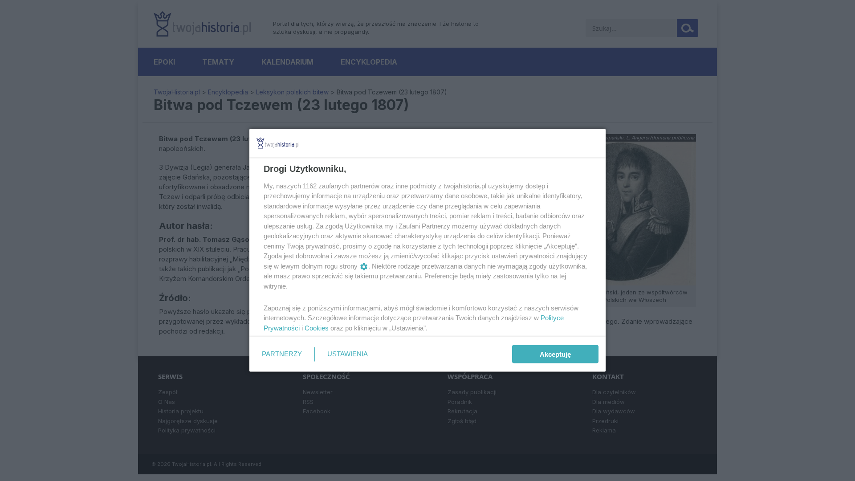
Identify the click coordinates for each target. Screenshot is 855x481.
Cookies (317, 327)
